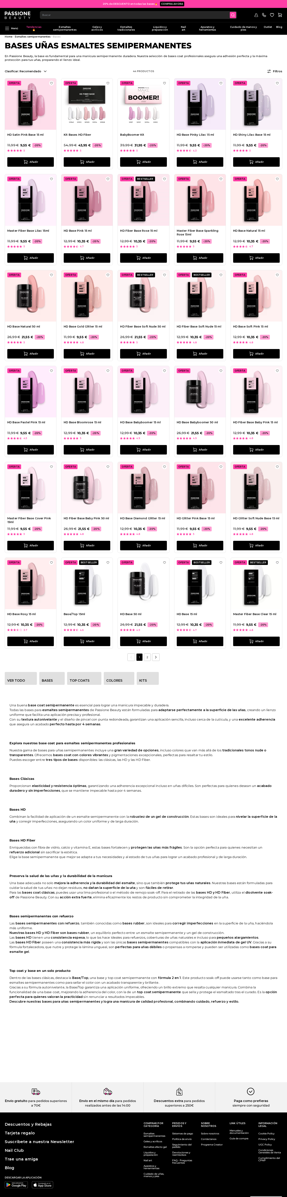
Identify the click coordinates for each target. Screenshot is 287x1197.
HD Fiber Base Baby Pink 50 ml (86, 518)
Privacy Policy (266, 1139)
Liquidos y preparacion (160, 28)
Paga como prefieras (251, 1101)
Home (8, 36)
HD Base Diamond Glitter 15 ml (142, 518)
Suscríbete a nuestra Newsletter (39, 1141)
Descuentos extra (168, 1101)
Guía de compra (239, 1138)
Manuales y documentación (239, 1131)
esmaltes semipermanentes (65, 710)
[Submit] (233, 15)
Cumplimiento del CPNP (269, 1159)
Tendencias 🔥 (33, 28)
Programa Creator (212, 1144)
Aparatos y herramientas (207, 28)
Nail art (183, 28)
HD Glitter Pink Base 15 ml (196, 518)
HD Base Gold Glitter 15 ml (83, 326)
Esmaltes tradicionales (126, 28)
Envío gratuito (16, 1101)
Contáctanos (208, 1139)
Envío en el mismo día (96, 1101)
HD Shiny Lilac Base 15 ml (252, 134)
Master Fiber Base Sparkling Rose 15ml (198, 232)
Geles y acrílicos (97, 28)
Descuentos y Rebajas (28, 1124)
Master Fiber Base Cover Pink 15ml (29, 520)
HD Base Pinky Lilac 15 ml (195, 134)
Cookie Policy (266, 1133)
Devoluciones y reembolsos (181, 1153)
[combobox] (138, 15)
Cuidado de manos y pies (243, 28)
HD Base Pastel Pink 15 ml (26, 422)
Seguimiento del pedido (182, 1145)
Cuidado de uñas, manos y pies (154, 1175)
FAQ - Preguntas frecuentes (182, 1161)
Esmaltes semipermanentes (65, 28)
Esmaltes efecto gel (155, 1147)
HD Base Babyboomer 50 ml (197, 422)
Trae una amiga (21, 1159)
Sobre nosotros (210, 1133)
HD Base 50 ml (130, 614)
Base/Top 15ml (74, 614)
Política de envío (182, 1139)
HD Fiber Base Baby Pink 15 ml (255, 422)
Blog (279, 26)
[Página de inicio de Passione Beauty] (17, 15)
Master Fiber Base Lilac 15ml (28, 230)
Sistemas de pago (182, 1133)
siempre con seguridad (251, 1105)
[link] (131, 657)
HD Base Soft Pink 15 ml (250, 326)
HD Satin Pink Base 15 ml (25, 134)
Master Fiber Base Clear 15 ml (254, 614)
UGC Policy (265, 1144)
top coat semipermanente (159, 992)
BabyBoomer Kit (132, 134)
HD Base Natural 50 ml (23, 326)
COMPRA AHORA (172, 3)
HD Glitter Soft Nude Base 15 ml (256, 518)
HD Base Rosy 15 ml (21, 614)
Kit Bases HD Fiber (77, 134)
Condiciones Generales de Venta (269, 1151)
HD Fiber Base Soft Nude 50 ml (142, 326)
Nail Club (14, 1150)
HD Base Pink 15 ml (78, 230)
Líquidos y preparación (151, 1153)
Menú (14, 28)
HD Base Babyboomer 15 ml (140, 422)
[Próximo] (156, 657)
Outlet (268, 26)
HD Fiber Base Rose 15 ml (138, 230)
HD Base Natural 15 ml (249, 230)
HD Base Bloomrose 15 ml (82, 422)
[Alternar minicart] (280, 15)
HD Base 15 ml (187, 614)
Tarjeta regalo (20, 1133)
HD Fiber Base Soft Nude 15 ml (199, 326)
